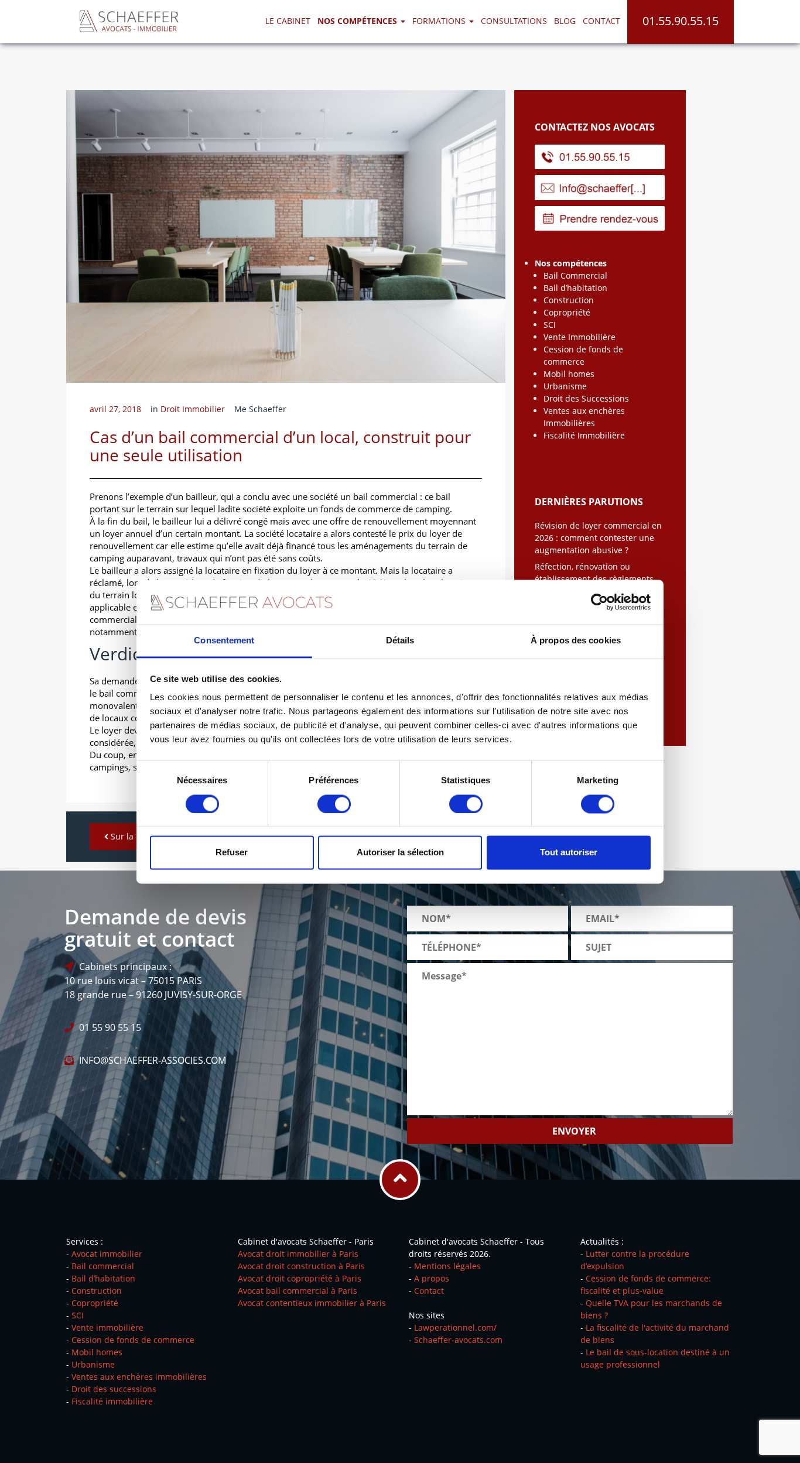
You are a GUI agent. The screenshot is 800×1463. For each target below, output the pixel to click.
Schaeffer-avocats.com (458, 1339)
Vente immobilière (107, 1327)
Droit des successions (113, 1389)
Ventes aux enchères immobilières (139, 1376)
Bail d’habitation (575, 287)
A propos (431, 1278)
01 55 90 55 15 (110, 1027)
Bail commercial (102, 1266)
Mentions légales (447, 1266)
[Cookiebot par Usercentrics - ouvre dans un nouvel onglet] (599, 602)
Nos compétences (571, 263)
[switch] (334, 803)
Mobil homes (568, 373)
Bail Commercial (575, 275)
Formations (440, 20)
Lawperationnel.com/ (455, 1327)
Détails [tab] (400, 641)
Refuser (232, 853)
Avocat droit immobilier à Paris (298, 1253)
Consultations (514, 20)
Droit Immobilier (192, 408)
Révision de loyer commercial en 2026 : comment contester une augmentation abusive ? (598, 538)
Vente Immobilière (579, 336)
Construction (568, 300)
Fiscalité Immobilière (584, 435)
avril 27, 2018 (115, 408)
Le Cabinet (287, 20)
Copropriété (566, 312)
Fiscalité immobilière (112, 1401)
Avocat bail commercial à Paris (297, 1290)
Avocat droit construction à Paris (301, 1266)
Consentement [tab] (224, 641)
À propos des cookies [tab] (576, 641)
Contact (601, 20)
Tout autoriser (568, 853)
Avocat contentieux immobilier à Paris (312, 1302)
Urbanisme (565, 386)
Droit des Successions (586, 398)
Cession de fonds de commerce (132, 1339)
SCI (549, 324)
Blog (565, 20)
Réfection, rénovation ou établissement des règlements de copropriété (594, 579)
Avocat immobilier (106, 1253)
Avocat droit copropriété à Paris (299, 1278)
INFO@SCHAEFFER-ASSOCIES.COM (152, 1060)
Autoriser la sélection (400, 853)
